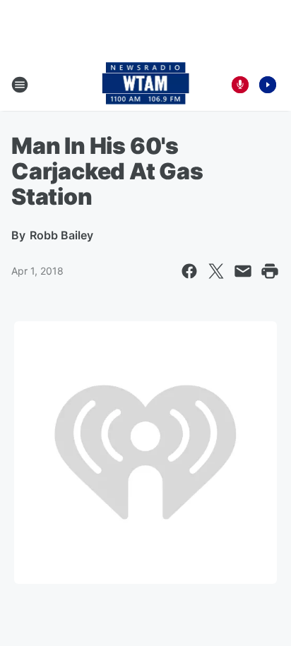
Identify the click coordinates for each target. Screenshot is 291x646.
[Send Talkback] (240, 84)
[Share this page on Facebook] (189, 271)
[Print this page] (270, 271)
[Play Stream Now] (267, 84)
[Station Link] (146, 84)
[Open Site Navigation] (19, 84)
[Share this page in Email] (243, 271)
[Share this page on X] (216, 271)
